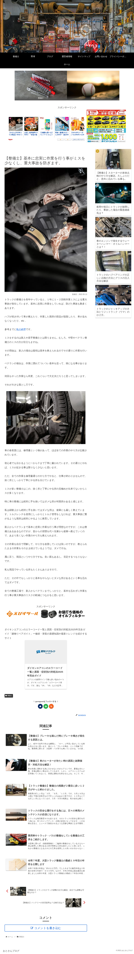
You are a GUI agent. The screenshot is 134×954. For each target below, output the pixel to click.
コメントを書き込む (47, 928)
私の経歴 (21, 329)
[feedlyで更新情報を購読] (45, 706)
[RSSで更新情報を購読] (51, 706)
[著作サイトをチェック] (40, 706)
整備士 (9, 696)
